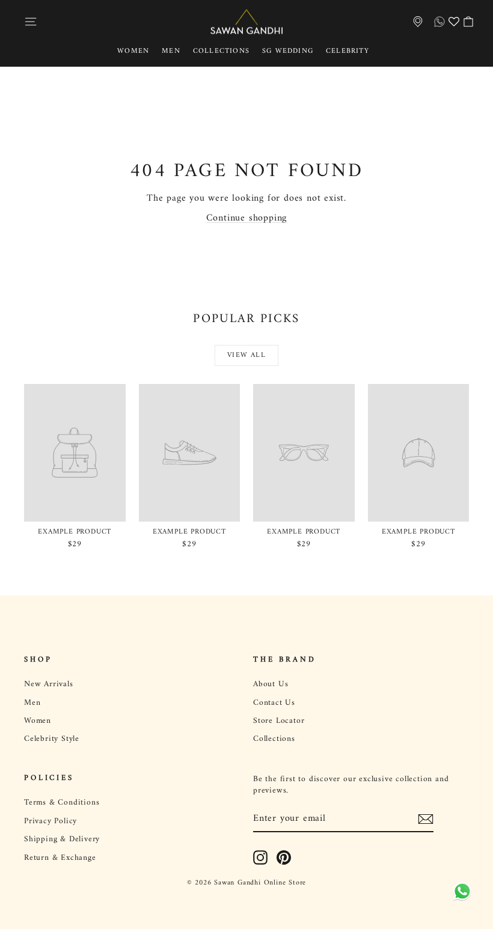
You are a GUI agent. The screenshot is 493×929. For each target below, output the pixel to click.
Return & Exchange (60, 858)
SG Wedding (287, 51)
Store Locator (278, 721)
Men (171, 51)
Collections (221, 51)
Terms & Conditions (61, 803)
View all (246, 355)
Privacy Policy (50, 821)
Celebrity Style (51, 739)
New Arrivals (48, 684)
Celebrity (347, 51)
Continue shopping (246, 218)
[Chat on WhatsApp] (460, 895)
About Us (270, 684)
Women (133, 51)
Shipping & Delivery (62, 839)
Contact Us (274, 703)
